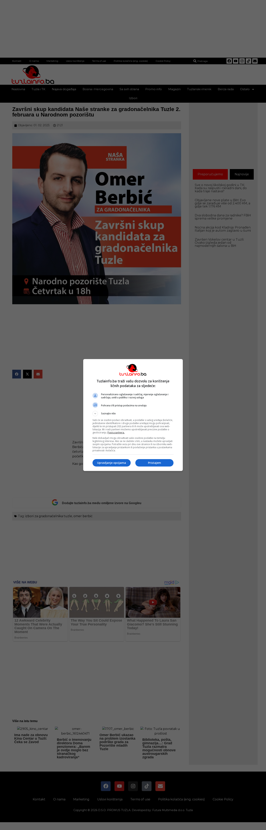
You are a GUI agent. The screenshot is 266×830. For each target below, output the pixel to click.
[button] (133, 413)
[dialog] (133, 415)
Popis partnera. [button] (116, 432)
